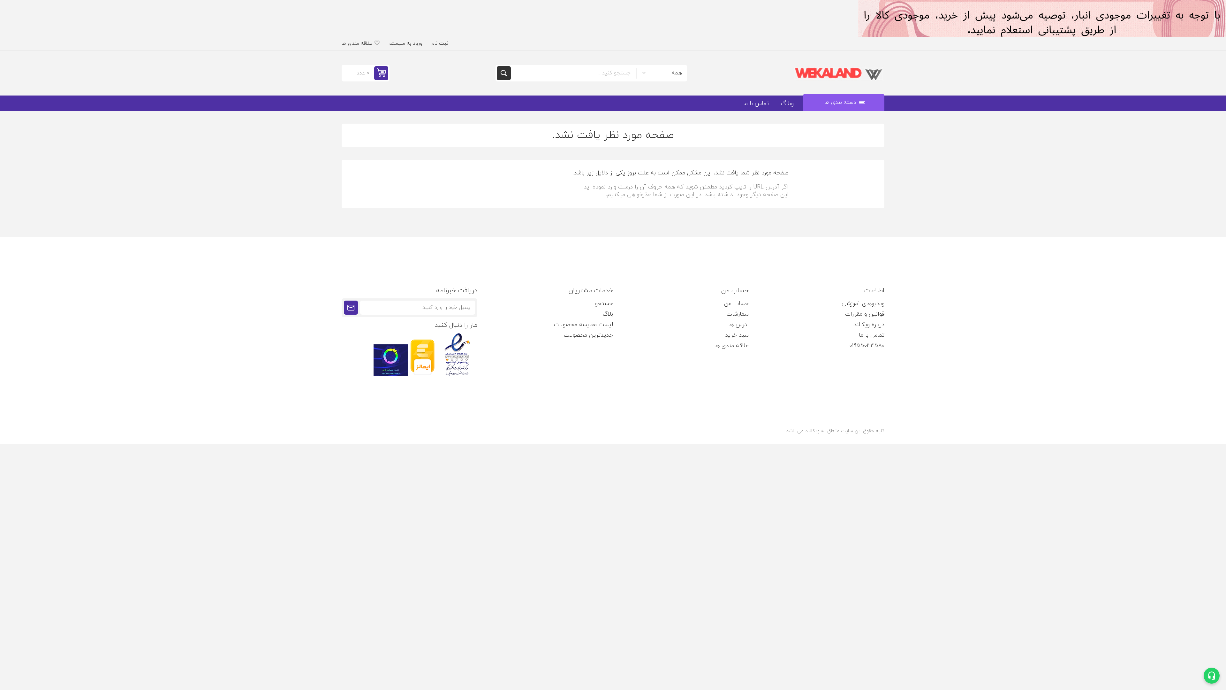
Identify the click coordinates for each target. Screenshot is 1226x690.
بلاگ (608, 314)
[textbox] (573, 73)
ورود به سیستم (405, 43)
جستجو (504, 73)
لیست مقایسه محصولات (583, 325)
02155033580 (867, 346)
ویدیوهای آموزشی (863, 304)
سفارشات (738, 314)
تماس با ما (871, 335)
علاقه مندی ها (731, 346)
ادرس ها (738, 325)
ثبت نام (439, 43)
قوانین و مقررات (864, 314)
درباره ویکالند (868, 325)
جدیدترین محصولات (588, 335)
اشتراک (351, 308)
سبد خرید (737, 335)
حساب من (736, 304)
